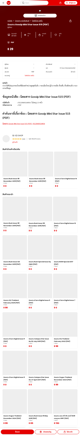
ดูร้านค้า (15, 142)
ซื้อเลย (17, 432)
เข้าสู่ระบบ (72, 3)
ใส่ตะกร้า (70, 432)
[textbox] (40, 107)
